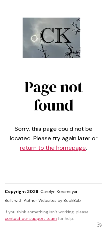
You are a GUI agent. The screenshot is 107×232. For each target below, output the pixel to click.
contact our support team (31, 218)
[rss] (99, 224)
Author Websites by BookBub (52, 200)
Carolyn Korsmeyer (59, 191)
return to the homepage (53, 148)
